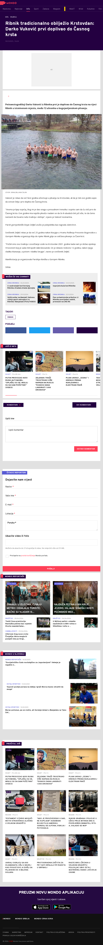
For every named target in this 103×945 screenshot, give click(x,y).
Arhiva (71, 932)
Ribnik (10, 317)
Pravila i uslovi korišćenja (14, 936)
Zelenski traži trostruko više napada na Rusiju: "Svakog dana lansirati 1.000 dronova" (45, 384)
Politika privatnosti (86, 932)
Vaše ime (10, 496)
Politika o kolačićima (56, 932)
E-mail (9, 505)
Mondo (6, 919)
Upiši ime (9, 418)
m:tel (11, 941)
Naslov (9, 487)
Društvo (13, 17)
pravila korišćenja (28, 556)
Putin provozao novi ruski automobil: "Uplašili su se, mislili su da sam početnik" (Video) (16, 383)
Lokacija (10, 514)
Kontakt (39, 932)
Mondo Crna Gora (43, 919)
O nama (6, 932)
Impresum (28, 932)
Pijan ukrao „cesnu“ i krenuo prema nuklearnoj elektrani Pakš (77, 381)
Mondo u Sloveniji (14, 654)
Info (6, 17)
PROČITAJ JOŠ (13, 744)
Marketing (16, 932)
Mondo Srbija (22, 919)
